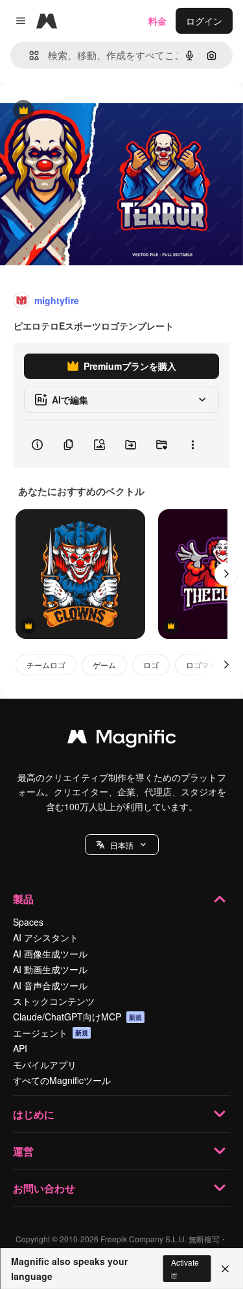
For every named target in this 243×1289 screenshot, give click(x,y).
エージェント (50, 1032)
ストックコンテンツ (54, 1000)
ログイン (204, 20)
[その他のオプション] (192, 444)
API (20, 1048)
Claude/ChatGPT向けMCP (77, 1016)
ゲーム (104, 664)
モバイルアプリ (44, 1064)
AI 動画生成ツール (50, 969)
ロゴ (151, 664)
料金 (157, 20)
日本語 (121, 844)
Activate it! (185, 1268)
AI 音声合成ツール (50, 985)
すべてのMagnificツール (62, 1080)
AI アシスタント (45, 937)
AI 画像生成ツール (50, 953)
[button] (122, 844)
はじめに (33, 1114)
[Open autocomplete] (29, 55)
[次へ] (226, 574)
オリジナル (89, 111)
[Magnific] (121, 739)
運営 (23, 1151)
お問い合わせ (44, 1188)
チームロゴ (46, 664)
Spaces (28, 921)
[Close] (225, 1269)
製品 (23, 898)
